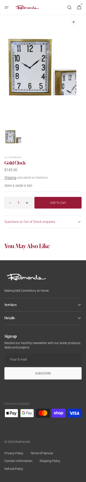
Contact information (18, 461)
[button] (6, 7)
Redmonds (22, 442)
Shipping (10, 177)
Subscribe (43, 373)
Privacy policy (13, 453)
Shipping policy (49, 461)
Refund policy (13, 469)
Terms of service (41, 453)
